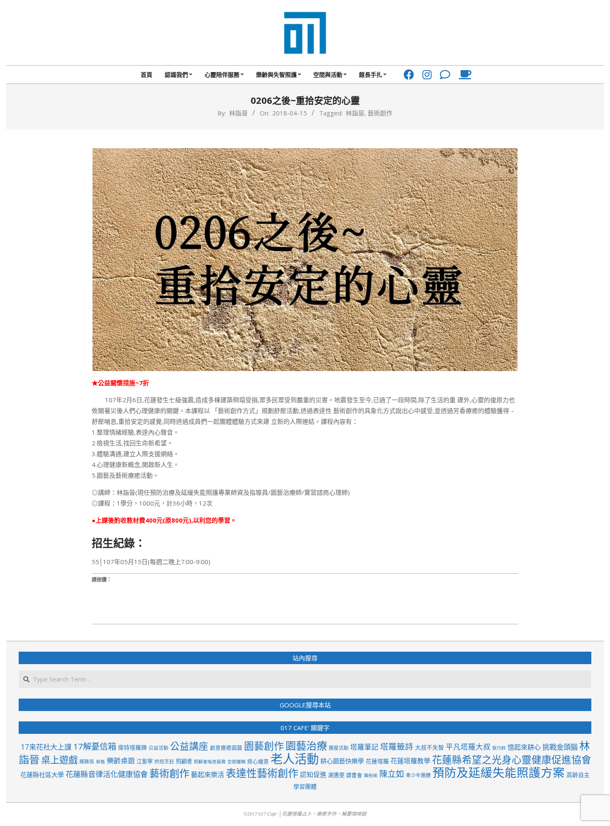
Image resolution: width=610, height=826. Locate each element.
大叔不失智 (429, 747)
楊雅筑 (86, 761)
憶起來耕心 (524, 747)
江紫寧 (145, 761)
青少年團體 (418, 775)
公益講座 (189, 746)
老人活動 (295, 758)
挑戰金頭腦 (560, 747)
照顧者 (184, 761)
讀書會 (354, 775)
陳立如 (391, 774)
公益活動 (158, 747)
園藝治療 (306, 745)
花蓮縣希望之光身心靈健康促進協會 (511, 759)
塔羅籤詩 (396, 746)
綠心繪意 (258, 761)
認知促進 (313, 774)
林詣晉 (355, 113)
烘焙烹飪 (164, 761)
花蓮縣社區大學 (42, 774)
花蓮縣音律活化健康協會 (107, 774)
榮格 (100, 762)
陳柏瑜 (371, 775)
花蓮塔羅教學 (410, 760)
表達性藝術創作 (262, 773)
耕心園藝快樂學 (342, 761)
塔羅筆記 (364, 747)
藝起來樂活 (207, 774)
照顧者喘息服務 (210, 762)
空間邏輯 (236, 762)
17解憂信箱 (94, 746)
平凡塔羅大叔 (468, 747)
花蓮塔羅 (377, 761)
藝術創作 (380, 113)
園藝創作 (264, 746)
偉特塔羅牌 (132, 747)
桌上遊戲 (59, 759)
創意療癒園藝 (226, 747)
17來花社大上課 (46, 747)
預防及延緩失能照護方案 (498, 772)
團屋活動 (339, 747)
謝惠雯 (336, 775)
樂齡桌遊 (121, 760)
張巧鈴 (499, 748)
